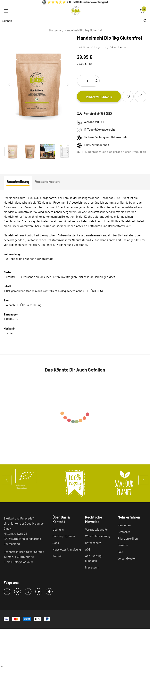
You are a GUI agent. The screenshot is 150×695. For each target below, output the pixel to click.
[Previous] (9, 85)
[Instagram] (28, 591)
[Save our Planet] (123, 483)
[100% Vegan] (75, 483)
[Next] (67, 85)
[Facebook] (7, 591)
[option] (38, 85)
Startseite (54, 30)
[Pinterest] (38, 591)
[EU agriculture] (26, 478)
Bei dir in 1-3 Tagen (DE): (93, 47)
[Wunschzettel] (128, 96)
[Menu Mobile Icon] (6, 11)
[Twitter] (17, 591)
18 (83, 151)
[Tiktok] (49, 591)
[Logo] (76, 11)
